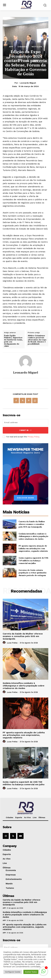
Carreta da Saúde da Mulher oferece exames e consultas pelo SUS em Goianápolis (32, 524)
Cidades (22, 47)
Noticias (37, 47)
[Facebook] (16, 400)
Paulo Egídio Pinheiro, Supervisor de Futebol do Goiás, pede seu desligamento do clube (13, 341)
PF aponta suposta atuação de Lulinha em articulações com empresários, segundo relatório (33, 548)
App (11, 47)
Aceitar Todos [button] (31, 972)
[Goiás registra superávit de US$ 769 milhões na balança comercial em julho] (9, 560)
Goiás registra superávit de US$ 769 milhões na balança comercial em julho (33, 560)
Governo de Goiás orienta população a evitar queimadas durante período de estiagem (33, 573)
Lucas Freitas (12, 643)
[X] (22, 400)
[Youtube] (20, 836)
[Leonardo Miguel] (25, 361)
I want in (23, 430)
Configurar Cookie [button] (12, 972)
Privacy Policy (33, 437)
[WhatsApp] (35, 400)
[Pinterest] (28, 400)
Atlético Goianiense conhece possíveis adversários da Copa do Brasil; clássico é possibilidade (37, 340)
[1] (43, 972)
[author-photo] (4, 642)
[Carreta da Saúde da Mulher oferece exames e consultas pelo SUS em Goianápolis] (9, 524)
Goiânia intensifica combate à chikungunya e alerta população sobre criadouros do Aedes (33, 536)
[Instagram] (6, 836)
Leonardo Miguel (28, 83)
